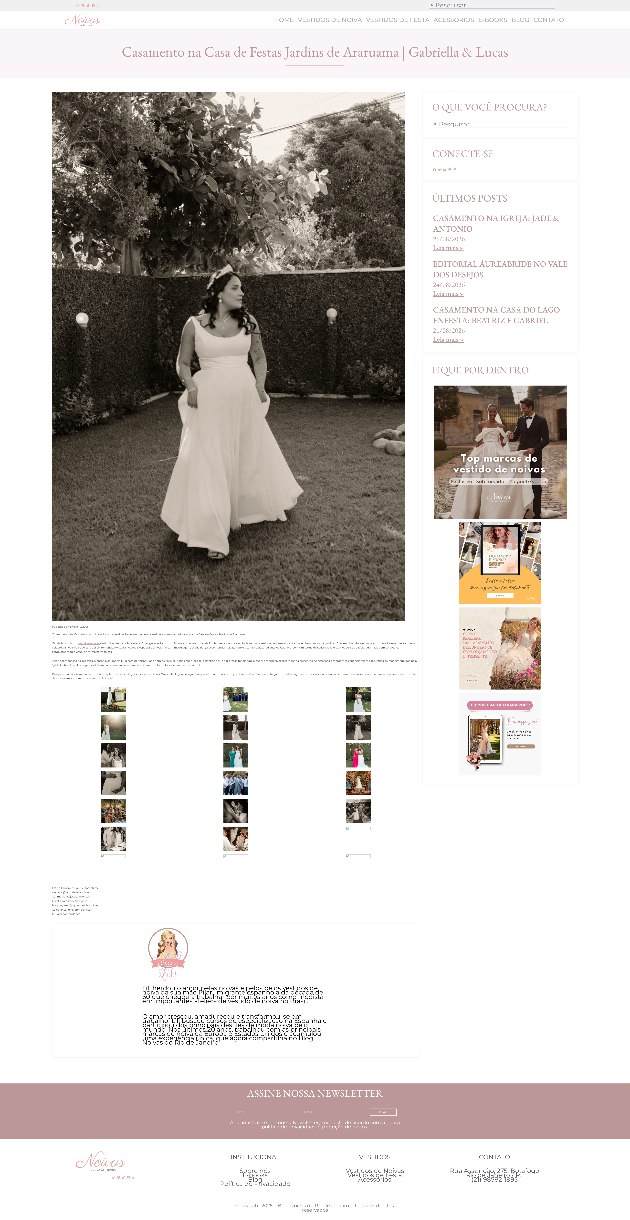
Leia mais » (448, 247)
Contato (549, 19)
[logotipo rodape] (100, 1161)
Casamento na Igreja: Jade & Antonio (496, 223)
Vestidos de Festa (398, 19)
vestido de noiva (89, 643)
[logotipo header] (89, 20)
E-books (492, 19)
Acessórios (454, 19)
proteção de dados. (345, 1127)
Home (284, 19)
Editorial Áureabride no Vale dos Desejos (500, 269)
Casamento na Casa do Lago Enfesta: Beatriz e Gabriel (496, 315)
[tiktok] (88, 5)
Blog (520, 19)
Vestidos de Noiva (330, 19)
